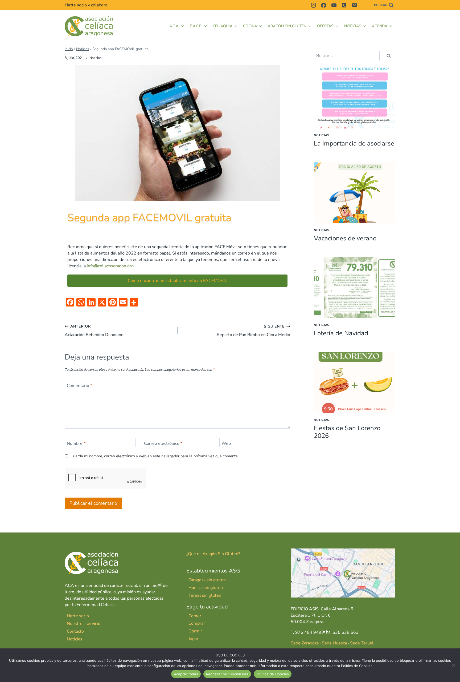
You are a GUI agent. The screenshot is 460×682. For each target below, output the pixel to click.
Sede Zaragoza (305, 643)
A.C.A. (174, 26)
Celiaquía (222, 26)
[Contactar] (364, 5)
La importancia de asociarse (354, 143)
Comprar (196, 623)
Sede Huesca (334, 643)
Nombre (76, 443)
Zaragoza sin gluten (207, 580)
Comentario (79, 386)
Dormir (195, 631)
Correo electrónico (163, 443)
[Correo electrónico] (354, 5)
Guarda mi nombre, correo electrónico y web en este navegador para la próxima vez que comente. (155, 456)
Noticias (352, 26)
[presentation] (354, 97)
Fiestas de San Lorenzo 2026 (347, 432)
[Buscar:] (347, 56)
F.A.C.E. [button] (196, 26)
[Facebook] (324, 5)
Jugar (193, 639)
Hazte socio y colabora (86, 5)
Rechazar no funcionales (227, 674)
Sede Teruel (361, 643)
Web (226, 443)
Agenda (379, 26)
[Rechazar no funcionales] (453, 665)
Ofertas (325, 26)
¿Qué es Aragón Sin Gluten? (213, 554)
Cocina (250, 26)
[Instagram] (313, 5)
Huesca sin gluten (205, 588)
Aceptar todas (186, 674)
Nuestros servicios (84, 624)
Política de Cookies (272, 674)
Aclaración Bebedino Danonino (94, 331)
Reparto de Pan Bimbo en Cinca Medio (253, 331)
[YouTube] (334, 5)
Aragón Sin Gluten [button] (287, 26)
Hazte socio (78, 616)
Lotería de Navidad (341, 333)
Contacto (75, 631)
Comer (194, 616)
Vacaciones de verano (345, 238)
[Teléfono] (344, 5)
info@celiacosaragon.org (110, 266)
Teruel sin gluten (204, 595)
